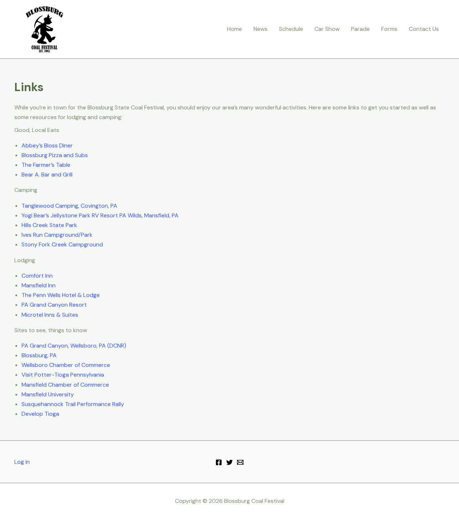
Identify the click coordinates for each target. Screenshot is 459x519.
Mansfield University (48, 394)
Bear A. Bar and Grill (47, 174)
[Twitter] (229, 462)
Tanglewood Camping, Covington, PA (69, 205)
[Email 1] (240, 462)
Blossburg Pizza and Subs (55, 155)
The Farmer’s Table (46, 165)
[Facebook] (219, 462)
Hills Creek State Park (49, 225)
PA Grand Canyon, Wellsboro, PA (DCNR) (74, 345)
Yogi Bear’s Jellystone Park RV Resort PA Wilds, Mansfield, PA (100, 215)
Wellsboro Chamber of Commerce (66, 365)
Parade (360, 29)
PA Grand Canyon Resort (54, 304)
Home (234, 29)
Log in (22, 462)
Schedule (291, 29)
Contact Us (424, 29)
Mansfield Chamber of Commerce (65, 384)
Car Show (327, 29)
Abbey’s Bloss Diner (47, 145)
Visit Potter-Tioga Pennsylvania (63, 374)
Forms (389, 29)
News (261, 29)
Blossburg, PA (39, 355)
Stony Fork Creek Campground (62, 244)
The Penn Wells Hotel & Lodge (61, 295)
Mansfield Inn (39, 285)
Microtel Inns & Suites (50, 315)
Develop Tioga (40, 413)
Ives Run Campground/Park (57, 235)
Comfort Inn (37, 275)
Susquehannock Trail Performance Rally (73, 404)
